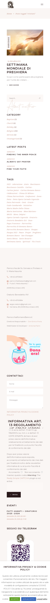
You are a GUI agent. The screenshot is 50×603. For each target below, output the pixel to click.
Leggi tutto (42, 599)
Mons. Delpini (19, 214)
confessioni (30, 196)
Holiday (10, 127)
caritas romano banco (30, 190)
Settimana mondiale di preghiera (19, 68)
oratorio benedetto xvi (17, 220)
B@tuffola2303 (15, 61)
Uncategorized (13, 138)
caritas (28, 187)
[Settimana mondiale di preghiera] (25, 42)
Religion (10, 131)
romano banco (13, 235)
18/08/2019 (11, 152)
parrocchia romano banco (18, 229)
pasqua (34, 229)
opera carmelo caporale (17, 217)
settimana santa (14, 241)
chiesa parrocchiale (15, 196)
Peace (21, 232)
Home (9, 13)
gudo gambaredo (14, 205)
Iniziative (27, 205)
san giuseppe (27, 235)
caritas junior (13, 190)
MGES (9, 214)
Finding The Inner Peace (21, 154)
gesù (24, 202)
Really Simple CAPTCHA (18, 478)
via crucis (36, 241)
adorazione (17, 184)
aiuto (26, 184)
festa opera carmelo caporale (26, 199)
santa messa (12, 238)
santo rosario (25, 238)
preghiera (37, 232)
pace (30, 220)
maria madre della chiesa (18, 208)
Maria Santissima (14, 211)
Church (10, 123)
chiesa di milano (26, 193)
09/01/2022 (8, 42)
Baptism (10, 119)
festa (9, 199)
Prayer (28, 232)
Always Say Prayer (19, 162)
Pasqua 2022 (12, 232)
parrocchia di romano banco (19, 226)
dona (39, 196)
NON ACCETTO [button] (29, 599)
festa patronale (13, 202)
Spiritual (26, 241)
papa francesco (13, 223)
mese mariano (30, 211)
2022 (9, 184)
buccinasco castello (15, 187)
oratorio (33, 217)
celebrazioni (12, 193)
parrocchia (26, 223)
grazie (30, 202)
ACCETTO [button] (15, 599)
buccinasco (35, 184)
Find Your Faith (16, 169)
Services (10, 135)
